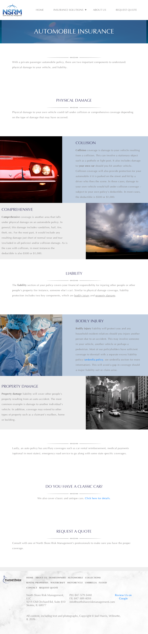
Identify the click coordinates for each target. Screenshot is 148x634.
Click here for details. (98, 498)
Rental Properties (37, 582)
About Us (99, 10)
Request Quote (126, 10)
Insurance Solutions (68, 10)
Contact (31, 587)
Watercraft (57, 582)
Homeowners (57, 577)
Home (40, 10)
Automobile (75, 577)
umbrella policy (94, 359)
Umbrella (91, 582)
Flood (103, 582)
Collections (93, 577)
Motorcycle (75, 582)
